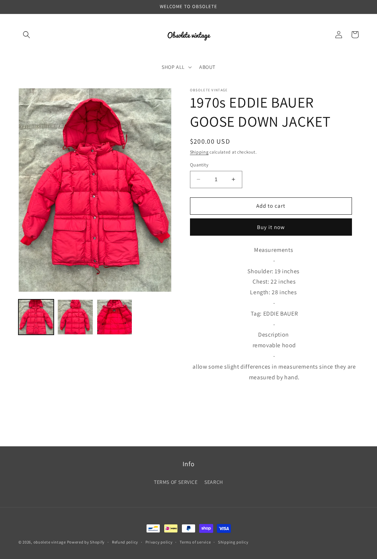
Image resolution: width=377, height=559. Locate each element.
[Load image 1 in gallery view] (36, 317)
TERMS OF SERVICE (176, 482)
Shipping (199, 152)
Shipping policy (233, 542)
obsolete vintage (50, 542)
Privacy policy (159, 542)
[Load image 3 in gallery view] (114, 317)
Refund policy (125, 542)
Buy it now (271, 227)
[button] (26, 35)
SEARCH (213, 482)
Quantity (199, 165)
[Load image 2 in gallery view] (75, 317)
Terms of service (195, 542)
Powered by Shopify (86, 542)
